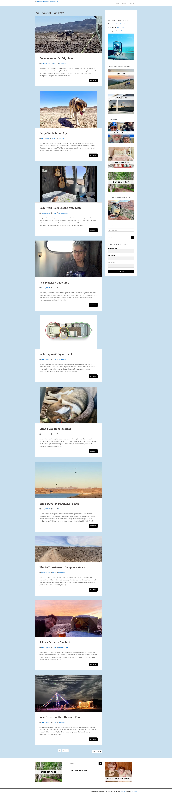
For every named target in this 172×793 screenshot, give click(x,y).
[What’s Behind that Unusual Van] (68, 693)
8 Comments (61, 288)
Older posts (96, 751)
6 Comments (62, 63)
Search (124, 3)
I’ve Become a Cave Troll (54, 282)
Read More (93, 80)
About (118, 3)
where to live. (120, 27)
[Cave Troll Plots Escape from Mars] (68, 184)
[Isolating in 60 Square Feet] (68, 332)
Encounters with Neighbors (56, 58)
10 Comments (62, 359)
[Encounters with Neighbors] (68, 34)
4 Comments (61, 138)
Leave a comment (63, 213)
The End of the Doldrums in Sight (60, 503)
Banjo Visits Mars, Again (55, 133)
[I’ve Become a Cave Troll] (68, 259)
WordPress (134, 791)
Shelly (54, 63)
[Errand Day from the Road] (68, 405)
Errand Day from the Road (55, 428)
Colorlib (123, 791)
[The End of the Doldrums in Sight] (68, 480)
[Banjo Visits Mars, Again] (68, 109)
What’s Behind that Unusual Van (60, 717)
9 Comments (61, 572)
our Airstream (123, 31)
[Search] (132, 237)
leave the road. (120, 24)
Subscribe (131, 3)
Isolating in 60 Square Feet (56, 354)
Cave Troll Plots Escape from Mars (61, 207)
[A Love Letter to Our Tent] (68, 618)
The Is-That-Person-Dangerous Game (62, 567)
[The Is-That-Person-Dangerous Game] (68, 549)
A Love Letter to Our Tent (55, 642)
